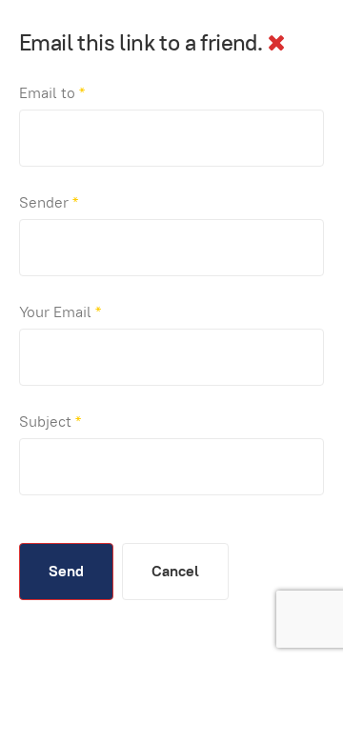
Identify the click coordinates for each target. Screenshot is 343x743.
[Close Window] (276, 42)
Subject (50, 422)
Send (66, 571)
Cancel (175, 571)
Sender (48, 202)
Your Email (60, 312)
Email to (52, 93)
